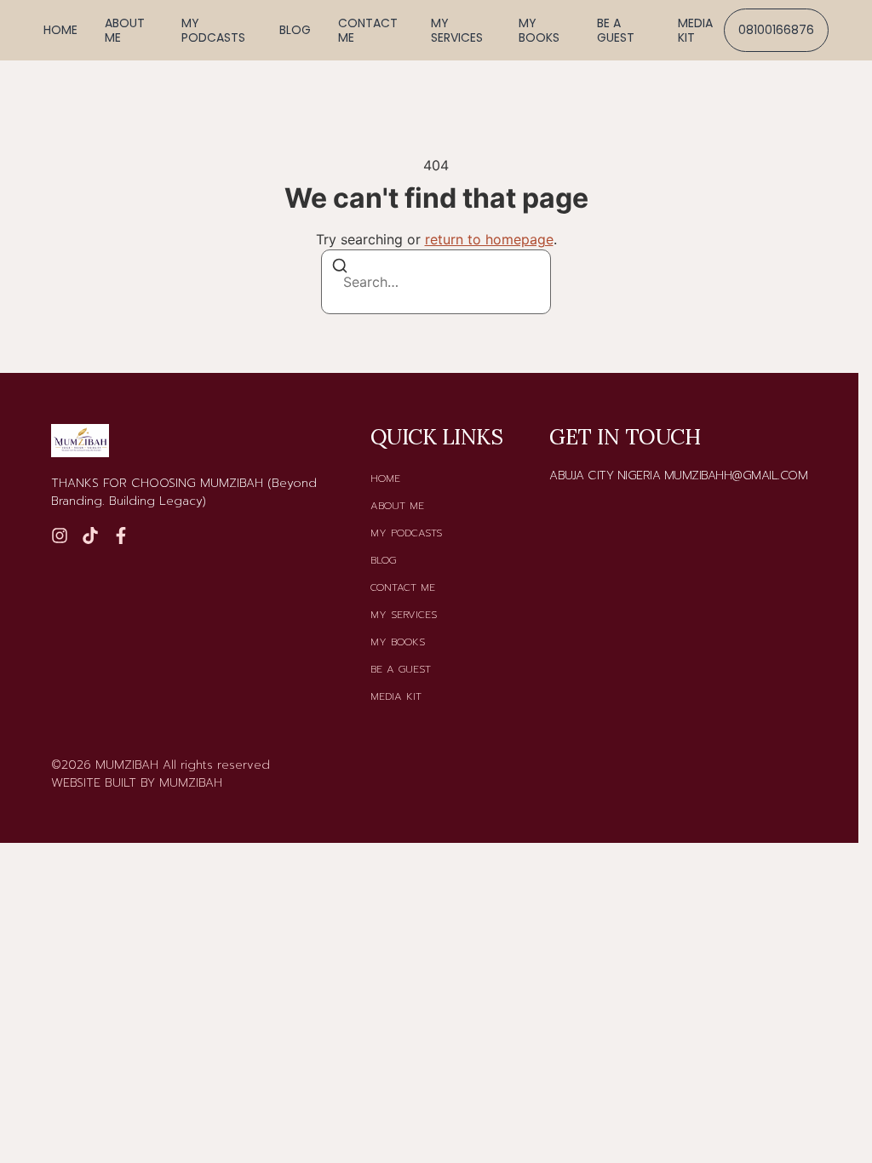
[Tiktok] (90, 535)
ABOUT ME (125, 30)
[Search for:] (436, 281)
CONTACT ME (368, 30)
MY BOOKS (539, 30)
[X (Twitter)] (120, 535)
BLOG (295, 30)
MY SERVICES (457, 30)
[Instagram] (59, 535)
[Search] (340, 268)
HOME (60, 30)
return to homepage (489, 239)
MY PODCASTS (213, 30)
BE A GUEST (615, 30)
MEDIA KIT (695, 30)
